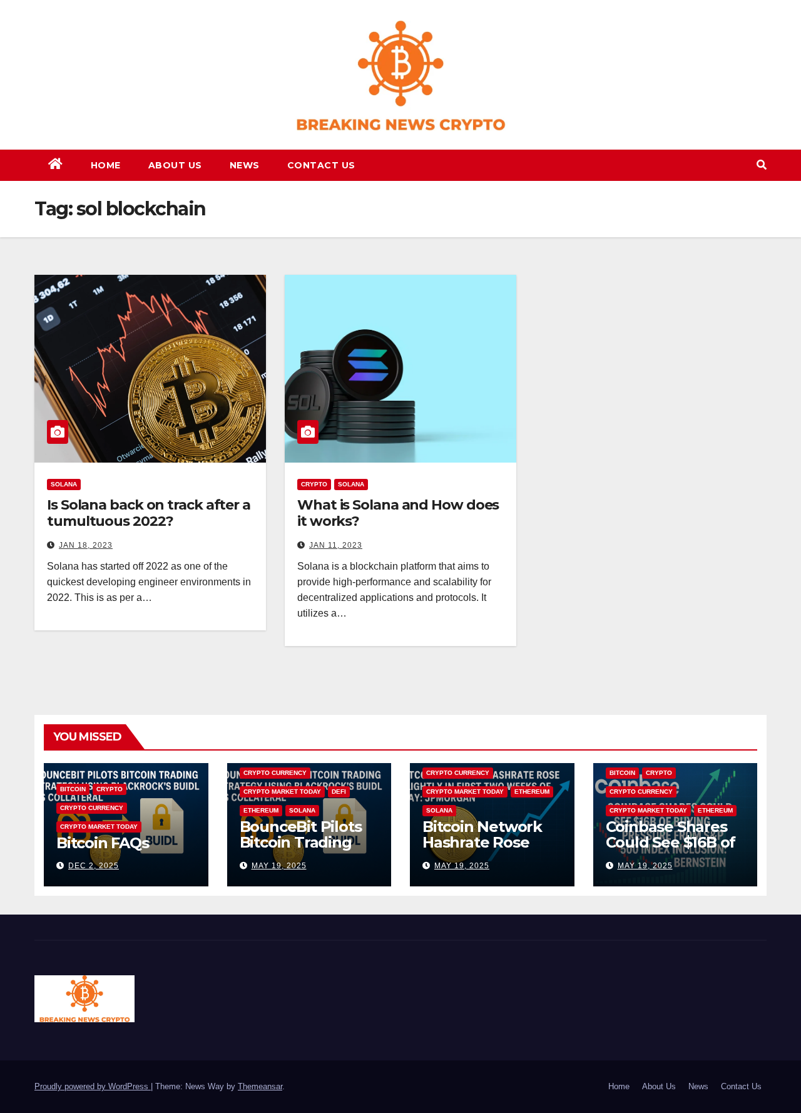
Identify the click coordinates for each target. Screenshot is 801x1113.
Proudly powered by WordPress (92, 1086)
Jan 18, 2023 (86, 545)
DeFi (339, 791)
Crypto (314, 484)
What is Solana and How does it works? (398, 513)
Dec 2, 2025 (93, 865)
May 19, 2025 (279, 865)
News (245, 165)
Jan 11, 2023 (335, 545)
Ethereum (260, 810)
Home (106, 165)
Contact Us (321, 165)
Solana (64, 484)
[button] (762, 165)
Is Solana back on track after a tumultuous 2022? (148, 513)
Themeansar (260, 1086)
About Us (175, 165)
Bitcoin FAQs (102, 843)
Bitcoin (73, 789)
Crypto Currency (91, 807)
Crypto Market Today (99, 826)
